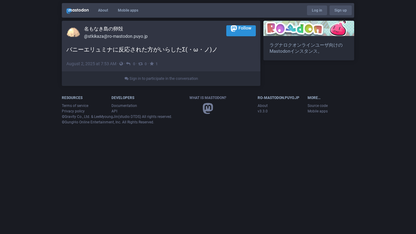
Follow (244, 28)
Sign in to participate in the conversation (163, 78)
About (103, 10)
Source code (318, 106)
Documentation (124, 106)
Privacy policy (73, 111)
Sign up (340, 10)
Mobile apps (128, 10)
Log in (317, 10)
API (114, 111)
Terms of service (75, 106)
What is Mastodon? (207, 98)
